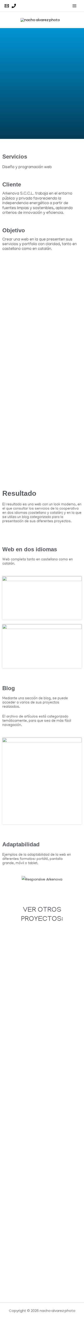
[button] (7, 879)
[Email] (7, 6)
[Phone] (14, 6)
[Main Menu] (75, 6)
